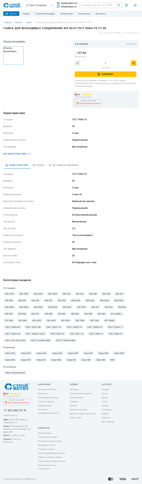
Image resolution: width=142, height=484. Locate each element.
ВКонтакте (8, 442)
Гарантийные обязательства (52, 461)
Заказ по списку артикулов (83, 413)
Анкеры (105, 389)
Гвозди (105, 405)
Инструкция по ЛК (46, 445)
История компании (47, 389)
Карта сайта (76, 417)
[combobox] (40, 5)
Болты (105, 393)
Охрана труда (44, 405)
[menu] (26, 13)
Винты (105, 397)
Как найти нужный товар (50, 441)
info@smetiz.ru (10, 415)
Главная (7, 22)
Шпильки (106, 417)
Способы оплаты (46, 449)
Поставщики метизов (48, 397)
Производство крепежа (81, 393)
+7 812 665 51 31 (14, 410)
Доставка (74, 389)
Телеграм (16, 439)
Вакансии (42, 393)
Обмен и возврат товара (50, 457)
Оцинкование (76, 397)
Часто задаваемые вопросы (51, 453)
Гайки (28, 22)
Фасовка (74, 401)
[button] (118, 5)
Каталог (18, 22)
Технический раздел (48, 437)
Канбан (73, 405)
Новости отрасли (46, 401)
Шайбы (105, 413)
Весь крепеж (108, 421)
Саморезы (107, 409)
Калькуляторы (45, 433)
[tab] (16, 165)
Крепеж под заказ (78, 409)
